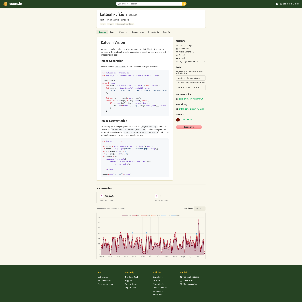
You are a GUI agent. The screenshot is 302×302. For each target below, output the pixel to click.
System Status (131, 284)
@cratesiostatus (188, 284)
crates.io (15, 4)
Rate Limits (157, 295)
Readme (102, 32)
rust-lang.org (103, 277)
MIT (180, 52)
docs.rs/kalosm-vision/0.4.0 (191, 99)
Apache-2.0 (189, 52)
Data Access (158, 291)
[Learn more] (205, 61)
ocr (110, 24)
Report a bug (130, 288)
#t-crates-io (186, 280)
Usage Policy (158, 277)
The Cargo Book (131, 277)
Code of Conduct (160, 288)
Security (166, 32)
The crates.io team (105, 284)
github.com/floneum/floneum (191, 109)
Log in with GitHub (291, 4)
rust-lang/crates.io (189, 277)
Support (128, 280)
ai (102, 24)
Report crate (189, 127)
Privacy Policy (159, 284)
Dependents (153, 32)
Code (112, 32)
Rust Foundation (104, 280)
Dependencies (138, 32)
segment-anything (125, 24)
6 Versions (123, 32)
